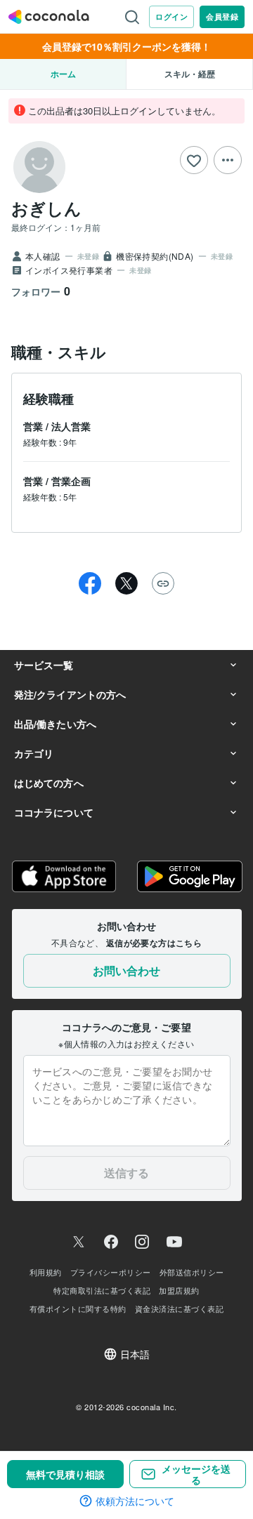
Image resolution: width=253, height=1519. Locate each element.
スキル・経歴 (189, 73)
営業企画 (71, 481)
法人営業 (71, 426)
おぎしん (46, 208)
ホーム (63, 73)
